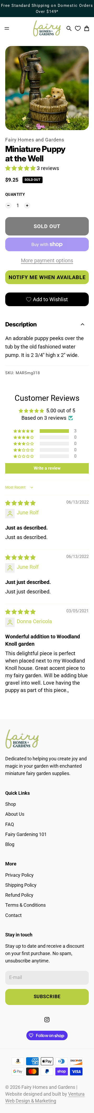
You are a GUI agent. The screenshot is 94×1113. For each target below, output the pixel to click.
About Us (14, 814)
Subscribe (47, 996)
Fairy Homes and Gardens (34, 139)
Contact (13, 915)
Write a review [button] (47, 468)
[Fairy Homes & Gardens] (47, 28)
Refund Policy (19, 895)
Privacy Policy (19, 875)
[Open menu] (6, 28)
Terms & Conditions (25, 905)
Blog (9, 844)
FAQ (9, 824)
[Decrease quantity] (8, 205)
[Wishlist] (77, 28)
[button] (21, 168)
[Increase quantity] (27, 205)
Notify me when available (47, 277)
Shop (10, 804)
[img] (20, 503)
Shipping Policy (21, 885)
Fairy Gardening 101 (26, 834)
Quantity (15, 194)
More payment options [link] (47, 260)
